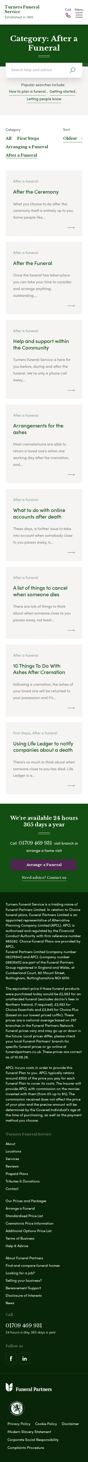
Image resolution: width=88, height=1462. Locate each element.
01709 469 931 (35, 843)
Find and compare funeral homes (33, 1265)
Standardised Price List (24, 1215)
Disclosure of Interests (24, 1295)
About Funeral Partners (24, 1257)
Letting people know (44, 98)
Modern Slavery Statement (29, 1431)
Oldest (70, 138)
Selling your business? (24, 1280)
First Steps (28, 138)
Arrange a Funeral (44, 864)
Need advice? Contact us (44, 877)
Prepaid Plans (17, 1173)
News (10, 1302)
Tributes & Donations (23, 1181)
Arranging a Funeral (27, 146)
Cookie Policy (46, 1423)
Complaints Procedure (26, 1447)
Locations (13, 1151)
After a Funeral (21, 155)
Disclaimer (70, 1423)
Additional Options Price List (29, 1230)
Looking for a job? (20, 1272)
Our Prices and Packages (26, 1200)
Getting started (62, 91)
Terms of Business (20, 1238)
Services (12, 1158)
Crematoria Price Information (30, 1223)
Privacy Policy (19, 1423)
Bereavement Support (23, 1287)
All (8, 138)
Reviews (12, 1166)
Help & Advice (17, 1245)
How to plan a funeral (27, 91)
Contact (12, 1188)
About (10, 1143)
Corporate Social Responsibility (33, 1439)
